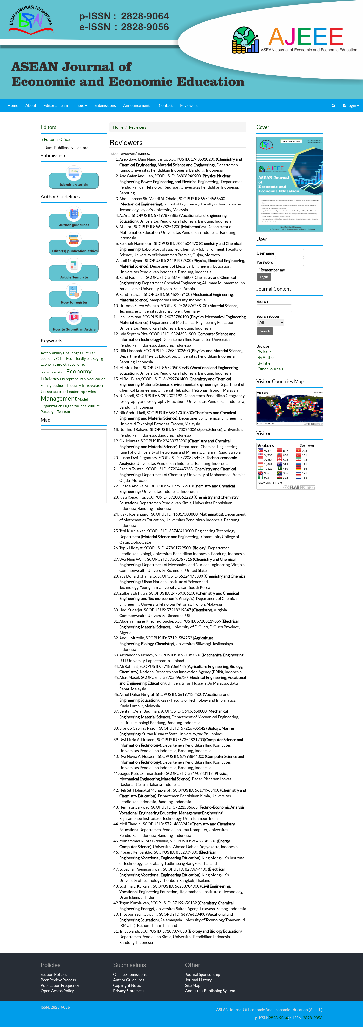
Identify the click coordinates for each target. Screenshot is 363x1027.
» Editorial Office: (56, 139)
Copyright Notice (127, 985)
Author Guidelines (128, 980)
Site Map (192, 985)
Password (265, 262)
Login (351, 105)
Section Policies (54, 974)
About (30, 105)
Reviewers (189, 105)
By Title (264, 363)
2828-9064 (278, 1018)
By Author (266, 357)
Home (13, 105)
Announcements (137, 105)
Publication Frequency (60, 985)
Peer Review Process (58, 980)
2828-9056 (312, 1018)
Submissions (105, 105)
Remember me (273, 270)
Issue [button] (80, 105)
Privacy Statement (128, 991)
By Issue (265, 352)
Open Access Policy (57, 991)
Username (265, 253)
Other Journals (270, 369)
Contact (166, 105)
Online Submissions (130, 974)
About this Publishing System (210, 991)
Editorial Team (56, 105)
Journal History (198, 980)
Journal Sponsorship (202, 974)
